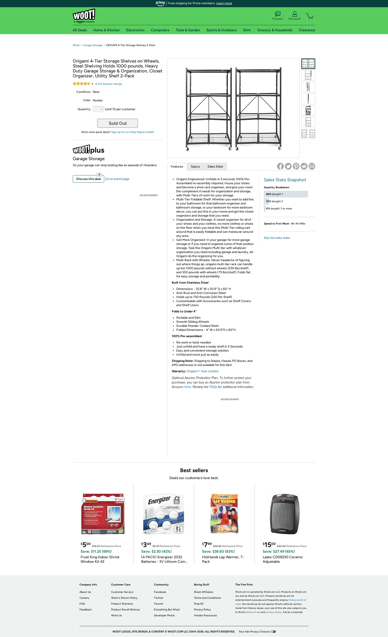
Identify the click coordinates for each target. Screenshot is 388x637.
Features (177, 166)
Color (87, 100)
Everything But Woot (167, 609)
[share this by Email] (312, 166)
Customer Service (122, 592)
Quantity (84, 109)
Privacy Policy (202, 609)
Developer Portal (164, 615)
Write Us (116, 615)
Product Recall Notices (125, 609)
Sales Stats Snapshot (285, 179)
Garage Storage (92, 45)
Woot (76, 45)
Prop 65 (198, 603)
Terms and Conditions (207, 597)
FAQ (82, 603)
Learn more (224, 3)
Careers (84, 597)
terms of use (253, 612)
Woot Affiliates (203, 592)
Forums (277, 19)
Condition (83, 92)
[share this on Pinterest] (296, 166)
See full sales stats (277, 238)
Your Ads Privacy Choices (254, 631)
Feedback (85, 609)
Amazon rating (108, 83)
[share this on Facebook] (280, 166)
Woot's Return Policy (124, 597)
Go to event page (117, 179)
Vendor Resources (205, 615)
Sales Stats (215, 166)
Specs (195, 166)
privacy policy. (274, 612)
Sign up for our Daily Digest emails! (132, 132)
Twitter (158, 597)
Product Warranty (122, 603)
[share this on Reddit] (304, 166)
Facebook (160, 592)
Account (295, 19)
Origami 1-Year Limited (202, 371)
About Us (85, 592)
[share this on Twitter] (288, 166)
